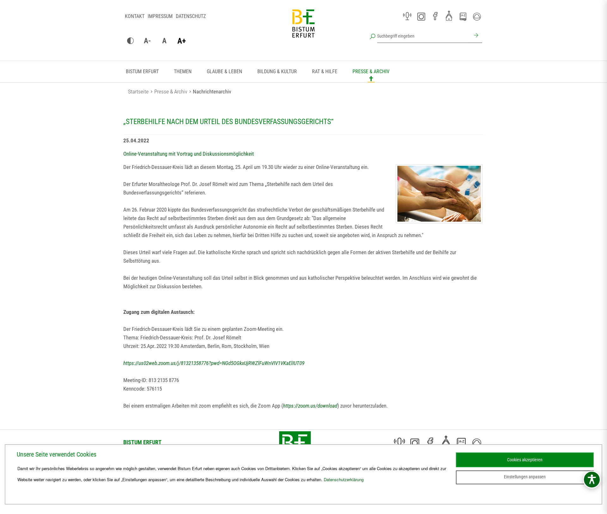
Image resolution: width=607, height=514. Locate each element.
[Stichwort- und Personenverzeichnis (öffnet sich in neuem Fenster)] (463, 17)
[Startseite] (303, 28)
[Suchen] (475, 36)
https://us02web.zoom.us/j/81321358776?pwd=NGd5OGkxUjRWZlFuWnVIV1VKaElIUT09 (213, 363)
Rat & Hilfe (324, 72)
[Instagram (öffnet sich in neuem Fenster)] (421, 16)
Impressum (160, 16)
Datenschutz (191, 16)
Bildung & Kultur (277, 72)
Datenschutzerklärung (344, 479)
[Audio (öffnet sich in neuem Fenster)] (407, 16)
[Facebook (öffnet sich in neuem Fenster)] (435, 16)
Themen (183, 72)
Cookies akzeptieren (525, 459)
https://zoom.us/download (310, 406)
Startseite (138, 91)
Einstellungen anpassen (525, 476)
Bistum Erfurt (142, 72)
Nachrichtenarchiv (212, 91)
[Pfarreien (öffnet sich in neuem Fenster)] (449, 15)
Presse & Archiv (371, 72)
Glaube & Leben (224, 72)
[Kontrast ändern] (130, 41)
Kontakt (134, 16)
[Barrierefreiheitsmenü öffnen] (592, 479)
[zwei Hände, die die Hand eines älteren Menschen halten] (439, 193)
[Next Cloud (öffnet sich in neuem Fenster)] (477, 16)
